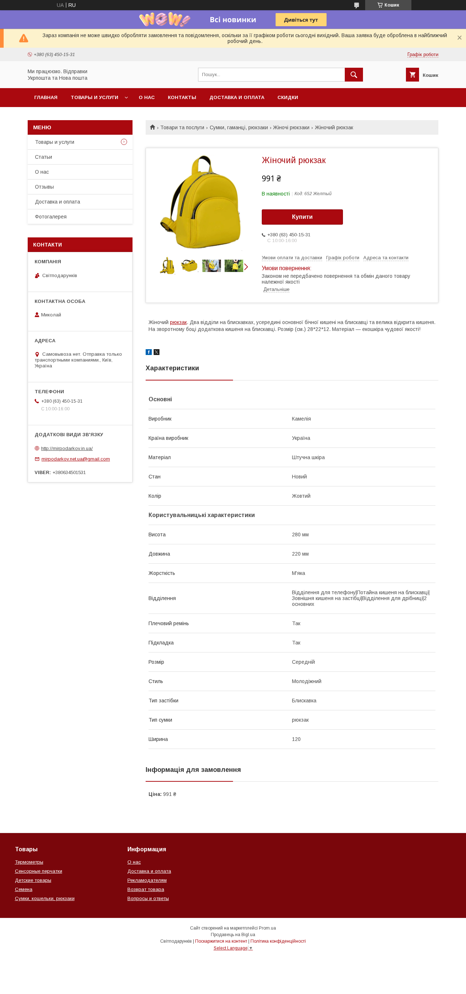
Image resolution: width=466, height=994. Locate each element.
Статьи (43, 157)
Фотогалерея (51, 217)
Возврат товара (145, 889)
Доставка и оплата (236, 97)
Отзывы (44, 187)
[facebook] (149, 353)
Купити (302, 217)
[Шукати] (354, 75)
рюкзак (178, 322)
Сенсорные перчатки (38, 871)
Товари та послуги (182, 127)
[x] (156, 353)
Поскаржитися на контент (221, 941)
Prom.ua (267, 928)
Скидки (287, 97)
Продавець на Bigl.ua (233, 934)
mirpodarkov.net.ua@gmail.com (76, 459)
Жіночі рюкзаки (291, 127)
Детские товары (33, 880)
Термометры (29, 862)
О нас (147, 97)
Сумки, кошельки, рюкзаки (45, 898)
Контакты (182, 97)
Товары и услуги (94, 97)
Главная (46, 97)
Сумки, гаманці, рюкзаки (239, 127)
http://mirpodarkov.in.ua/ (67, 448)
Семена (23, 889)
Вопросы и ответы (148, 898)
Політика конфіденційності (278, 941)
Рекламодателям (147, 880)
